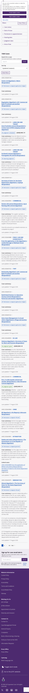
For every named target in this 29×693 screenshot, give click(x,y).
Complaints (4, 632)
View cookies (5, 19)
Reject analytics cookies (14, 16)
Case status (7, 27)
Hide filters (5, 73)
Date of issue (8, 30)
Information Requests (7, 643)
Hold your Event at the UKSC (9, 640)
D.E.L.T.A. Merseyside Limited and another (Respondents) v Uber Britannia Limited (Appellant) (14, 381)
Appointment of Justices (8, 609)
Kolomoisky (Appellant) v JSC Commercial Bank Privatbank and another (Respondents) (14, 273)
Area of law (7, 44)
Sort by (4, 65)
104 (9, 545)
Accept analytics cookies (14, 12)
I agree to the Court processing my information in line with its (15, 563)
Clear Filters (22, 23)
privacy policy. (25, 563)
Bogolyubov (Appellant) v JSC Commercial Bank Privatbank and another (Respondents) (14, 104)
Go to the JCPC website (12, 672)
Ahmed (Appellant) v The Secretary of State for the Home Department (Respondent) (13, 485)
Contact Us (4, 621)
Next (12, 545)
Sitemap (3, 593)
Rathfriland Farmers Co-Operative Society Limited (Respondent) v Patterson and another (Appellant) (12, 296)
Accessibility (4, 582)
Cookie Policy (5, 575)
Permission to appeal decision (13, 34)
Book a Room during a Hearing (10, 636)
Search (24, 61)
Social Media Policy (6, 590)
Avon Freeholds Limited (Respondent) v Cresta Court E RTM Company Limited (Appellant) (14, 127)
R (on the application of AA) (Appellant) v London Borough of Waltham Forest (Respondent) (14, 242)
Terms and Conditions (7, 586)
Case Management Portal (8, 625)
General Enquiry (6, 629)
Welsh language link (7, 660)
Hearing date (8, 37)
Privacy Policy (5, 579)
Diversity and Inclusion (7, 613)
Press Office (4, 652)
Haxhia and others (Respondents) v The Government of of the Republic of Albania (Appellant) (14, 441)
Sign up (24, 559)
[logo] (15, 679)
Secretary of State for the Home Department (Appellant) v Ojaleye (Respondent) (12, 182)
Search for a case (11, 58)
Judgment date (8, 41)
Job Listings (4, 602)
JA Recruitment (5, 605)
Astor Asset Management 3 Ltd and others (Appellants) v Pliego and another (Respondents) (14, 320)
